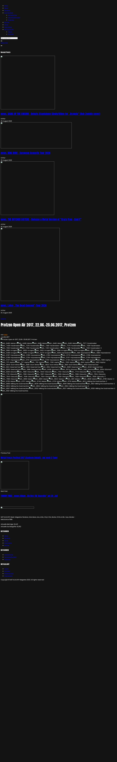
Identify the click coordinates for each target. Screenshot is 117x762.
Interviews (8, 27)
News (6, 8)
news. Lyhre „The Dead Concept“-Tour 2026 (24, 305)
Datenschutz (9, 574)
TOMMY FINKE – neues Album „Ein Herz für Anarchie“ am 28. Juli (29, 496)
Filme (6, 25)
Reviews (7, 10)
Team (10, 32)
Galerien (11, 20)
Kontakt (11, 34)
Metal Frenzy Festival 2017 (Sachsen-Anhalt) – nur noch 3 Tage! (29, 457)
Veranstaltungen (14, 18)
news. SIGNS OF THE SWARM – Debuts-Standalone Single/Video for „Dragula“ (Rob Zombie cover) (50, 114)
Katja (5, 335)
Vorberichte (12, 15)
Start (6, 6)
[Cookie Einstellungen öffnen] (14, 596)
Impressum (8, 576)
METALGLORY (9, 29)
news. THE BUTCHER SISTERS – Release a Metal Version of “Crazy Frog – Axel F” (41, 219)
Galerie (3, 319)
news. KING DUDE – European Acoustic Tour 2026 (25, 153)
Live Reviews (8, 13)
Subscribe (4, 43)
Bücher (7, 22)
